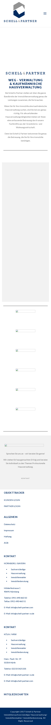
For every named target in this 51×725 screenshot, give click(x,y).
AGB (6, 542)
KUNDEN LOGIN (12, 500)
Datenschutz (9, 524)
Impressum (9, 530)
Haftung (8, 536)
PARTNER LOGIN (12, 506)
